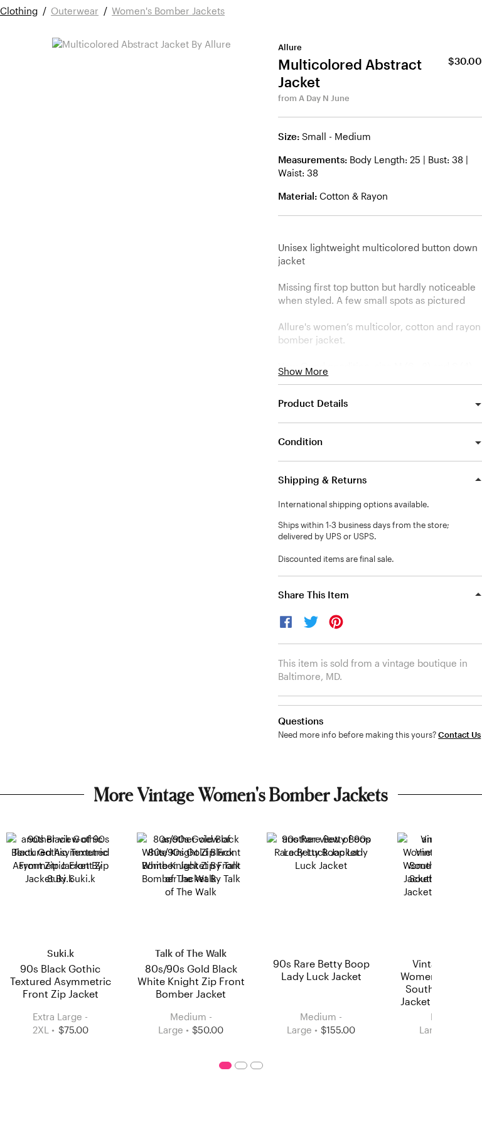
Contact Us (459, 735)
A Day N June (324, 98)
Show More (303, 371)
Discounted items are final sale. (336, 559)
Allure (290, 47)
